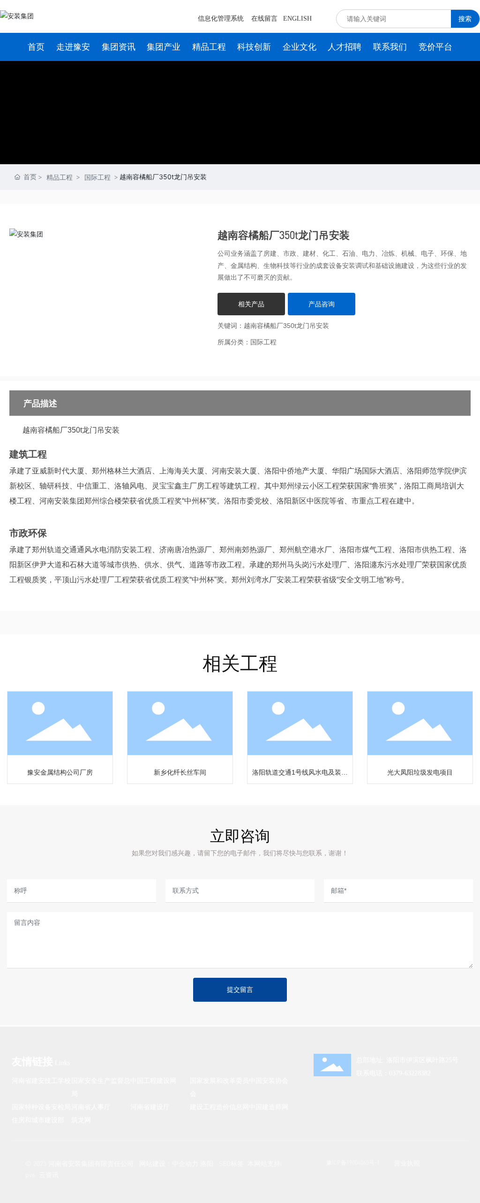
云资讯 (49, 1175)
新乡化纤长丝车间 (180, 772)
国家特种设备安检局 (41, 1107)
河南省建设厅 (150, 1107)
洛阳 (206, 1163)
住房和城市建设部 (38, 1120)
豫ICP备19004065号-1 (353, 1162)
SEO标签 (231, 1163)
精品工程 (59, 177)
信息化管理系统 (221, 18)
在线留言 (264, 18)
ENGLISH (297, 18)
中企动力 (185, 1163)
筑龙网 (81, 1120)
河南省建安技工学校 (41, 1080)
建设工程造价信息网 (219, 1107)
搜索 (465, 19)
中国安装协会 (268, 1080)
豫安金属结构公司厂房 (60, 772)
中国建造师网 (268, 1107)
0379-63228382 (410, 1073)
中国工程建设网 (153, 1080)
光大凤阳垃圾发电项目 (420, 772)
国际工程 (97, 177)
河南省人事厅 (91, 1107)
